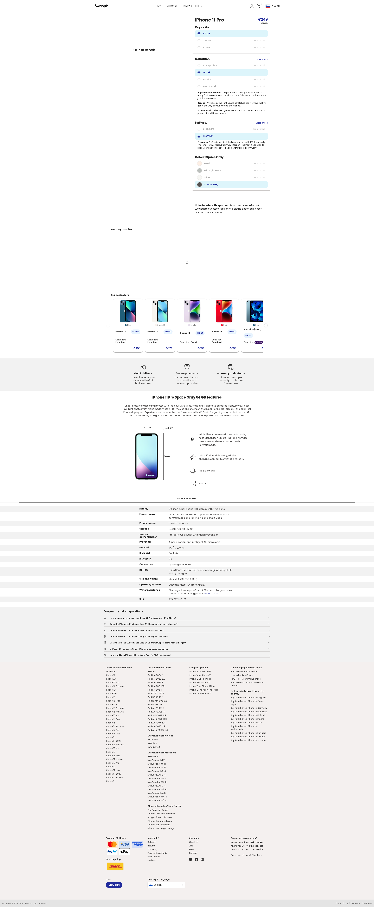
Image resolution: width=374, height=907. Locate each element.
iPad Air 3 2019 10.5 (157, 722)
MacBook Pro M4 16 (157, 796)
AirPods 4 (152, 743)
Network (144, 547)
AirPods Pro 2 (154, 747)
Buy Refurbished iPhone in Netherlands (244, 728)
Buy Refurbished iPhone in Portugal (248, 733)
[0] (258, 6)
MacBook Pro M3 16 (157, 789)
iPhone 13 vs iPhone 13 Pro (202, 686)
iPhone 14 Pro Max (115, 726)
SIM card (144, 553)
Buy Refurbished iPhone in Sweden (248, 736)
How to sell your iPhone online (246, 678)
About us (172, 6)
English (158, 885)
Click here (257, 855)
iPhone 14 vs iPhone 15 (200, 675)
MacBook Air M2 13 (157, 771)
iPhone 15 (110, 722)
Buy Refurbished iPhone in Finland (248, 715)
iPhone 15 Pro (112, 715)
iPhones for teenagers (159, 824)
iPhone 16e (111, 693)
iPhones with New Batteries (161, 813)
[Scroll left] (108, 325)
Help (197, 6)
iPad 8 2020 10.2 (155, 704)
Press (191, 849)
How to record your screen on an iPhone (247, 684)
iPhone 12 (110, 766)
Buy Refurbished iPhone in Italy (246, 722)
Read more (211, 593)
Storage (144, 528)
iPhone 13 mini (113, 755)
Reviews (187, 6)
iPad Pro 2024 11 (155, 675)
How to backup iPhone (242, 675)
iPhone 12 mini (113, 770)
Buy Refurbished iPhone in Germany (249, 708)
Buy (159, 6)
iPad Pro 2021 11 (155, 689)
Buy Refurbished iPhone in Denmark (249, 711)
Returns (151, 845)
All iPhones (111, 671)
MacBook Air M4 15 (157, 793)
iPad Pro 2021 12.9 (156, 686)
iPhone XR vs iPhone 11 (200, 693)
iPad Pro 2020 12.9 (156, 726)
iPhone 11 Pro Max (114, 777)
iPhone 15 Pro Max (115, 711)
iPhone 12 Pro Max (115, 759)
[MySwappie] (251, 6)
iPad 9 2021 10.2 (155, 697)
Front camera (147, 523)
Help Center (154, 856)
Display (143, 508)
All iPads (152, 671)
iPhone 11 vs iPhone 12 (199, 682)
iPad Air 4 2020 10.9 (157, 719)
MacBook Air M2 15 (157, 774)
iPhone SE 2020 (113, 773)
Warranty (152, 849)
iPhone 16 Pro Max (115, 708)
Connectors (146, 564)
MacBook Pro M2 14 (157, 778)
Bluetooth (145, 558)
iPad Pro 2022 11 (155, 682)
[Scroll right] (265, 325)
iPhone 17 (110, 675)
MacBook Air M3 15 (157, 785)
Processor (145, 542)
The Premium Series (158, 810)
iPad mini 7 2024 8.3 (158, 730)
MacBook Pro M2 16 (157, 782)
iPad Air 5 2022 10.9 (157, 715)
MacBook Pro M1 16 (157, 767)
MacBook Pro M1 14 (157, 763)
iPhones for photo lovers (160, 821)
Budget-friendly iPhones (160, 817)
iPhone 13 (110, 752)
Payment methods (157, 853)
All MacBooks (154, 756)
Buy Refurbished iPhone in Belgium (248, 697)
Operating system (150, 584)
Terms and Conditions (361, 903)
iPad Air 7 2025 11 (156, 708)
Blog (191, 845)
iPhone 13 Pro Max (115, 744)
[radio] (231, 33)
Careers (193, 853)
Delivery (152, 842)
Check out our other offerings (208, 212)
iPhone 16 (110, 697)
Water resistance (149, 590)
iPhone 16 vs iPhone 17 (200, 671)
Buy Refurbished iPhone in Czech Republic (247, 703)
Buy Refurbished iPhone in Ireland (247, 718)
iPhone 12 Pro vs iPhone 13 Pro (203, 689)
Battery (143, 570)
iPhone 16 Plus (113, 700)
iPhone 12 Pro (112, 762)
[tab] (187, 499)
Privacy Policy (342, 903)
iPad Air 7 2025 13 (156, 711)
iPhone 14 (110, 737)
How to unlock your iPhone (244, 671)
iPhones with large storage (161, 828)
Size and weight (148, 579)
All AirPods (153, 739)
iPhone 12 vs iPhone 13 (200, 678)
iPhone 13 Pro (112, 748)
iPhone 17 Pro (112, 682)
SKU (141, 599)
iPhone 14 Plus (113, 733)
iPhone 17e (111, 689)
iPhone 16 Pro (112, 704)
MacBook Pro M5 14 (157, 800)
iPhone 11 (110, 781)
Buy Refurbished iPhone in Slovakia (248, 740)
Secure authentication (148, 535)
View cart (114, 885)
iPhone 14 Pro (112, 730)
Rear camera (147, 514)
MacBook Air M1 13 (156, 760)
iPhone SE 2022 (113, 741)
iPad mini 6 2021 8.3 (157, 700)
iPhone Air (111, 678)
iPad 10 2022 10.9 (156, 693)
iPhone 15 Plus (113, 719)
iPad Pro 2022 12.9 (156, 678)
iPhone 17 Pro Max (115, 686)
